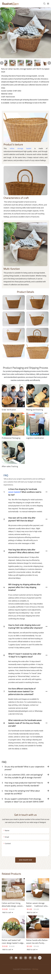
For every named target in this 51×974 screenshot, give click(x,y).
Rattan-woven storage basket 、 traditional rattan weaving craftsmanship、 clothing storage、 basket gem (37, 904)
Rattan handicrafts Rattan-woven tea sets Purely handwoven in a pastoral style (37, 941)
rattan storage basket (20, 148)
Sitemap (35, 969)
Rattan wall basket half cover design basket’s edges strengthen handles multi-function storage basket (13, 941)
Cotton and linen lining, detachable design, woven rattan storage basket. (12, 904)
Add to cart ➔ (7, 912)
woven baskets (14, 492)
